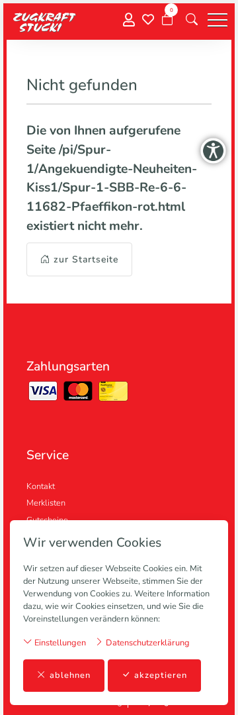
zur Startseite (86, 259)
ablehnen (70, 675)
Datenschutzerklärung (147, 643)
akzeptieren (160, 675)
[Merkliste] (148, 20)
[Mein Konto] (129, 20)
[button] (191, 20)
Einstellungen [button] (59, 643)
